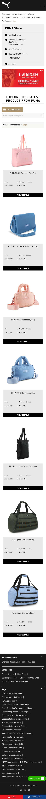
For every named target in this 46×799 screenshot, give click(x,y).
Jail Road (31, 662)
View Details (23, 195)
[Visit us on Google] (21, 790)
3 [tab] (26, 84)
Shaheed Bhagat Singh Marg (13, 662)
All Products (6, 21)
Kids (5, 125)
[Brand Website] (29, 790)
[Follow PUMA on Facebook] (17, 790)
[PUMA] (6, 5)
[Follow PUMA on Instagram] (25, 790)
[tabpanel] (23, 76)
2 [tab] (23, 84)
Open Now (15, 58)
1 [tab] (19, 84)
